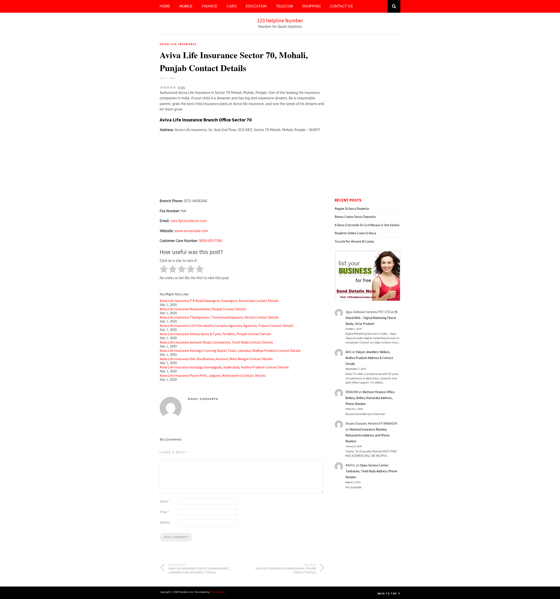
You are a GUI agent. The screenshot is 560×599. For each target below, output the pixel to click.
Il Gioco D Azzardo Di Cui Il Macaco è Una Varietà (367, 225)
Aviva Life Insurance (178, 44)
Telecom (284, 6)
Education (256, 6)
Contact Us (341, 6)
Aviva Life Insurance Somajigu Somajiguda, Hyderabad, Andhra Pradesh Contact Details (224, 367)
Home (165, 6)
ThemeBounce (218, 592)
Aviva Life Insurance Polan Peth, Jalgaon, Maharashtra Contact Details (213, 375)
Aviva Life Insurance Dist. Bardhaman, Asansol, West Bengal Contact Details (216, 359)
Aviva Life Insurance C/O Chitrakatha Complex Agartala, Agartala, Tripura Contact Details (226, 325)
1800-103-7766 (210, 241)
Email (164, 512)
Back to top (387, 593)
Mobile (185, 6)
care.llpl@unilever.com (188, 221)
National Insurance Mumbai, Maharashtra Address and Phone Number (367, 435)
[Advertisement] (242, 167)
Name (165, 501)
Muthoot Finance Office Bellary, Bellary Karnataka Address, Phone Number (370, 398)
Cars (232, 6)
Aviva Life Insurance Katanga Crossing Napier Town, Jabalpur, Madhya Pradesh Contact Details (230, 350)
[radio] (164, 269)
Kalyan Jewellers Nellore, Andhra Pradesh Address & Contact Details (369, 358)
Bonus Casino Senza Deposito (355, 217)
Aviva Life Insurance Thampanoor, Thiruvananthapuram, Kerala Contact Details (219, 317)
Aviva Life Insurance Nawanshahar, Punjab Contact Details (203, 309)
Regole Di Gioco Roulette (352, 209)
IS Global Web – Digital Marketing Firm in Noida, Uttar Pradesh (371, 318)
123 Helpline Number (280, 20)
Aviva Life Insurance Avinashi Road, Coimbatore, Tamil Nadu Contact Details (216, 342)
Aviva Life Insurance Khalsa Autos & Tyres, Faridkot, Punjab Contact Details (215, 334)
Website (165, 522)
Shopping (311, 6)
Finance (209, 6)
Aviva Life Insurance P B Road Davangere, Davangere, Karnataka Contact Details (219, 300)
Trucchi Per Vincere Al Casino (354, 241)
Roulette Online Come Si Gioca (355, 233)
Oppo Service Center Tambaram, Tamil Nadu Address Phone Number (371, 471)
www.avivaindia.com (191, 231)
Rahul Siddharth (203, 399)
